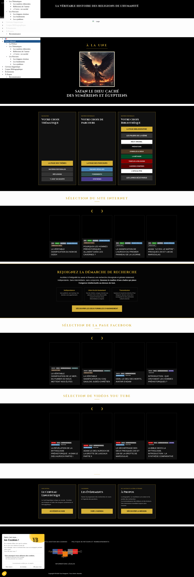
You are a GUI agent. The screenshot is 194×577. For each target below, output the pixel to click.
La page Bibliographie (137, 129)
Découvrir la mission (137, 511)
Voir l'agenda (97, 511)
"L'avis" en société (57, 179)
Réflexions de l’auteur (21, 7)
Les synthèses (18, 19)
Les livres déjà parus (136, 178)
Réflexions (57, 174)
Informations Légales (65, 564)
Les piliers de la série (136, 136)
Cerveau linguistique (14, 22)
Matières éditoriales (57, 169)
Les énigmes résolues (21, 14)
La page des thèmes (57, 163)
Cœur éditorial (10, 41)
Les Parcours (14, 12)
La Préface (13, 44)
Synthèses (97, 179)
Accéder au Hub (57, 511)
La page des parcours (97, 163)
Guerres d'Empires (136, 166)
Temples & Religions (137, 161)
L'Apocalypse (136, 171)
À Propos (10, 31)
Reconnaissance (15, 34)
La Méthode (136, 156)
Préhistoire (136, 146)
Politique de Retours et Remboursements (90, 542)
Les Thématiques (15, 1)
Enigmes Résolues (97, 169)
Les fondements (19, 17)
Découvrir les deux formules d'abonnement (97, 308)
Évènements (11, 28)
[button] (20, 36)
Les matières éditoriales (22, 4)
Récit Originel (136, 142)
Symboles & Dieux (137, 151)
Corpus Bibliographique (16, 25)
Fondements (97, 174)
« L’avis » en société (20, 9)
